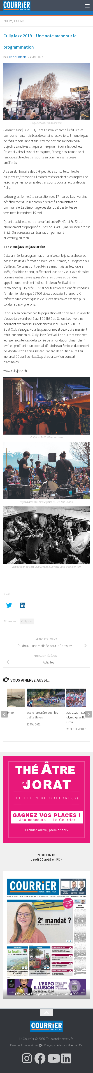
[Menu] (87, 5)
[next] (88, 714)
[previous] (4, 714)
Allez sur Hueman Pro (70, 1045)
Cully (7, 21)
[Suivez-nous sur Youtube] (53, 1058)
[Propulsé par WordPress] (40, 1045)
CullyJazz (26, 621)
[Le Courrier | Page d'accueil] (21, 6)
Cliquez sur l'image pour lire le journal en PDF (46, 994)
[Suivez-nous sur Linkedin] (66, 1058)
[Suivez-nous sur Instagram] (27, 1058)
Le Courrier (17, 57)
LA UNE (19, 21)
